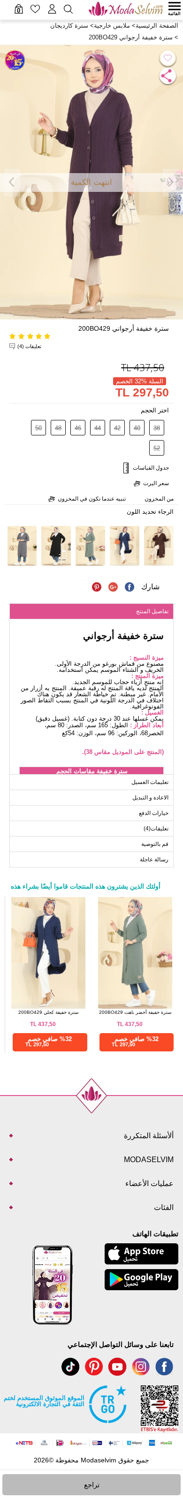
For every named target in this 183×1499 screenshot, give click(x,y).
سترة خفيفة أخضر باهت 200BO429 (135, 1012)
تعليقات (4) (29, 346)
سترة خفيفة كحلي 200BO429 (48, 1012)
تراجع (91, 1485)
